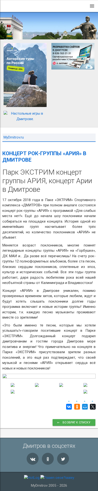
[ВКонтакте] (68, 407)
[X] (92, 407)
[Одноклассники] (76, 407)
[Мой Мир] (84, 407)
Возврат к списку (76, 422)
